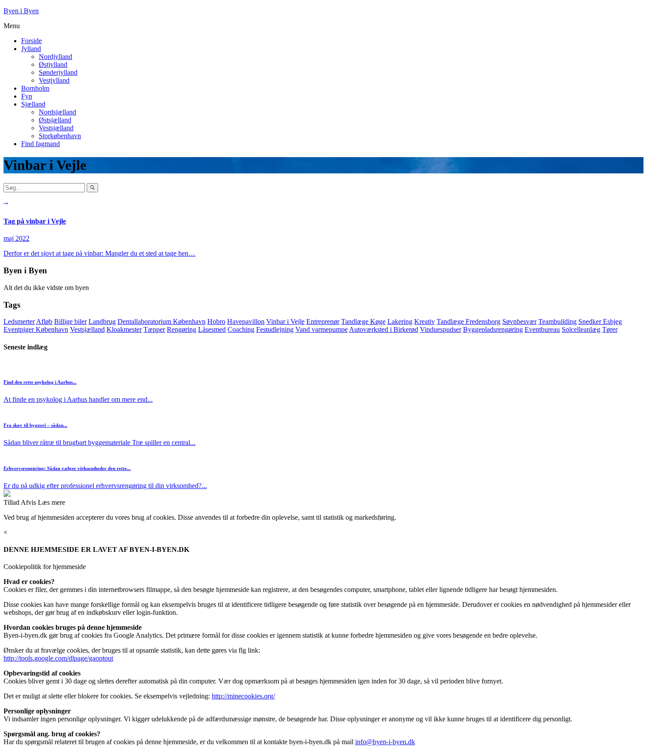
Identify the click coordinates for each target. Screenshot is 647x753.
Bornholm (35, 88)
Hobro (216, 321)
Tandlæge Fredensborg (468, 321)
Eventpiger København (36, 329)
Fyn (26, 96)
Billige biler (70, 321)
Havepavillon (246, 321)
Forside (31, 40)
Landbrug (102, 321)
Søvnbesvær (519, 321)
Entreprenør (322, 321)
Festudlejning (275, 329)
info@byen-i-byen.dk (385, 742)
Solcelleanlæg (581, 329)
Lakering (399, 321)
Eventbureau (542, 329)
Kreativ (424, 321)
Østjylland (53, 64)
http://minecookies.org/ (243, 696)
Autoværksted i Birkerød (383, 329)
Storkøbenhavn (60, 136)
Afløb (44, 321)
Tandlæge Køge (363, 321)
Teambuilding (557, 321)
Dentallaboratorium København (162, 321)
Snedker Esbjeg (600, 321)
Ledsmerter (19, 321)
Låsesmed (212, 329)
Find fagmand (40, 143)
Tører (610, 329)
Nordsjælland (57, 112)
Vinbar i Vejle (285, 321)
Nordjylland (55, 56)
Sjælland (33, 104)
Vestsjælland (56, 128)
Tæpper (154, 329)
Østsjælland (55, 120)
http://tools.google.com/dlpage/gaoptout (58, 658)
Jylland (31, 48)
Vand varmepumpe (321, 329)
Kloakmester (124, 329)
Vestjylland (54, 80)
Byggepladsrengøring (493, 329)
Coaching (241, 329)
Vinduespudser (440, 329)
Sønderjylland (58, 72)
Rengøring (181, 329)
